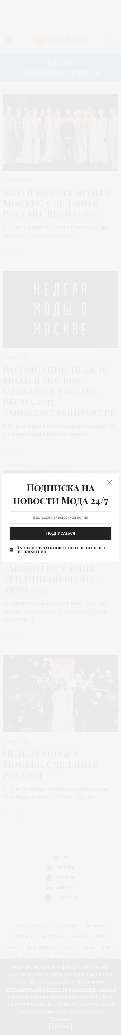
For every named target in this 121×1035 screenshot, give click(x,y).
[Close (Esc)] (110, 483)
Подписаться (60, 533)
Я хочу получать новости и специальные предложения (61, 549)
